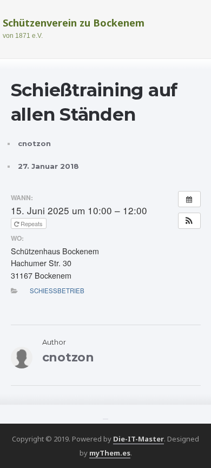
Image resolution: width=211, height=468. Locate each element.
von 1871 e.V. (23, 35)
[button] (189, 220)
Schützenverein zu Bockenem (73, 22)
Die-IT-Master (138, 439)
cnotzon (34, 143)
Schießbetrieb (57, 290)
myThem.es (109, 453)
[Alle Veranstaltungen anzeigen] (189, 199)
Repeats (31, 223)
